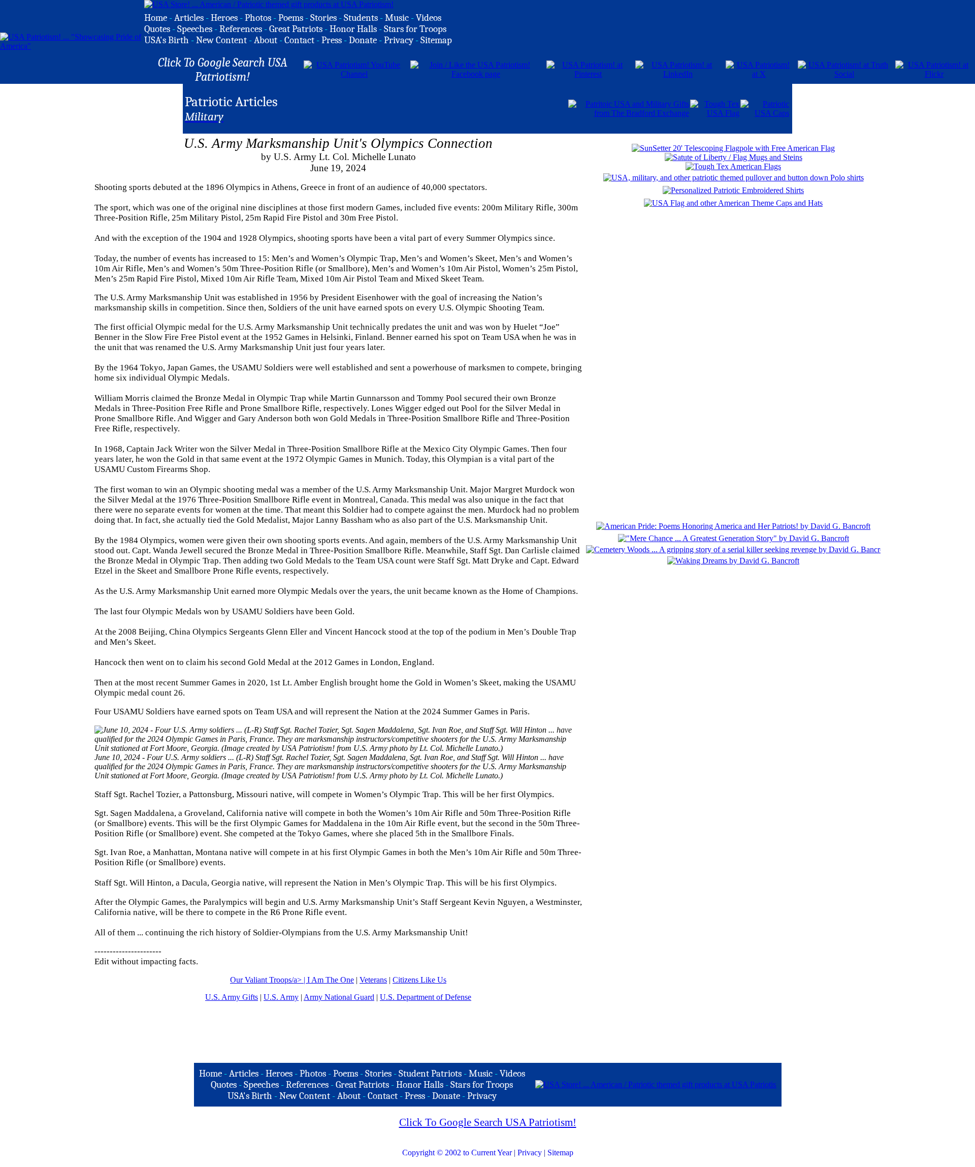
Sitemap (560, 1152)
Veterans (373, 979)
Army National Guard (339, 997)
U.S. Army (281, 997)
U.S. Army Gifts (231, 997)
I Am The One (330, 979)
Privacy (529, 1152)
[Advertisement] (448, 107)
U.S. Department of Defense (425, 997)
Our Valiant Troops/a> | (268, 979)
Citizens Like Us (419, 979)
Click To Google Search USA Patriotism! (487, 1122)
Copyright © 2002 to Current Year (457, 1152)
